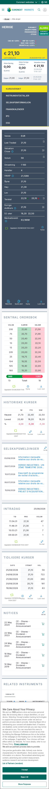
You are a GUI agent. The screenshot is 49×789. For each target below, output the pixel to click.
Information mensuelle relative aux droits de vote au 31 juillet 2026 (31, 458)
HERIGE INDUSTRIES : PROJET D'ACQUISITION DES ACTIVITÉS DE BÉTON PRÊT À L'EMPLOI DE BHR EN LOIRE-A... (30, 490)
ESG (8, 123)
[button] (12, 151)
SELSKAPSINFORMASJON (18, 102)
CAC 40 (11, 41)
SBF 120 (25, 41)
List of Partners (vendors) (13, 763)
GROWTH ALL (24, 45)
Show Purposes (24, 784)
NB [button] (45, 2)
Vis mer (30, 434)
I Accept (24, 770)
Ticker (9, 701)
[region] (24, 745)
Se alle (45, 450)
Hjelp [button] (28, 389)
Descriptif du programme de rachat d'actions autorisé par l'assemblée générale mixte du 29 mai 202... (31, 474)
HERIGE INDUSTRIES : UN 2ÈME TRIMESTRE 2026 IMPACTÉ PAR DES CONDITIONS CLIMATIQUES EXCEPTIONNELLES (31, 466)
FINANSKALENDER (15, 109)
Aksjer (7, 19)
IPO (7, 116)
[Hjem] (20, 9)
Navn (21, 701)
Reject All (24, 777)
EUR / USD (25, 43)
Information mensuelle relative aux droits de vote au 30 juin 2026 (31, 482)
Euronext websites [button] (25, 2)
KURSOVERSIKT (13, 89)
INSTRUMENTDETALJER (17, 95)
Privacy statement (21, 744)
